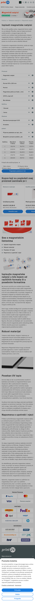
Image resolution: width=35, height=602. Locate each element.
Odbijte (17, 594)
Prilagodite (17, 598)
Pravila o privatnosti (8, 585)
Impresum (18, 585)
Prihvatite (17, 590)
